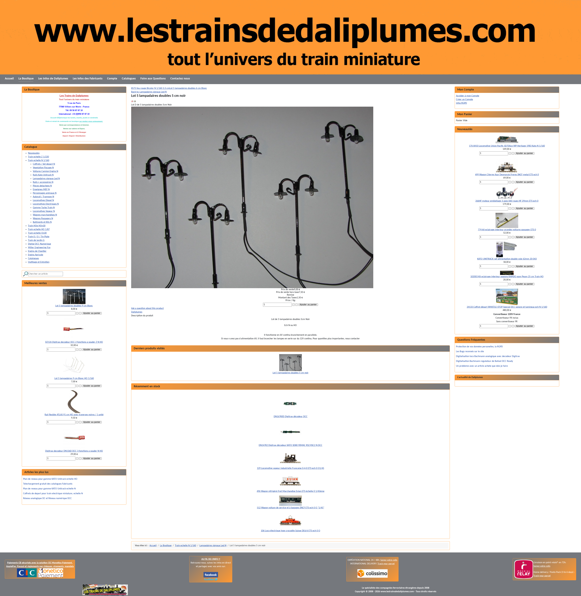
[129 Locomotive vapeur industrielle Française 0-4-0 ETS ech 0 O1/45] (290, 458)
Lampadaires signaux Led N (46, 178)
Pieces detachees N (42, 186)
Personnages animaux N (44, 193)
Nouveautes (33, 153)
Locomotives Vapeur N (44, 211)
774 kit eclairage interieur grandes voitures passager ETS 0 (507, 230)
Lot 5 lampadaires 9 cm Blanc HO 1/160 (74, 378)
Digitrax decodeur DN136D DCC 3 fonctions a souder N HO (74, 451)
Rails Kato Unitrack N (43, 175)
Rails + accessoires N (43, 182)
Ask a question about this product (147, 308)
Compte (112, 78)
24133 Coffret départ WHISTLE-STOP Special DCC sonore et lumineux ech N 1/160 (507, 307)
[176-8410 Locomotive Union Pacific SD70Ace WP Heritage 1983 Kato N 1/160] (507, 139)
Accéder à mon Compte (467, 96)
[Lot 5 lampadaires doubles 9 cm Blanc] (74, 296)
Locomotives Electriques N (46, 204)
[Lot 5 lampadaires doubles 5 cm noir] (290, 362)
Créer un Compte (464, 99)
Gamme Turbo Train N (44, 207)
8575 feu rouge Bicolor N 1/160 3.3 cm (150, 88)
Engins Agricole (35, 255)
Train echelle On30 (37, 233)
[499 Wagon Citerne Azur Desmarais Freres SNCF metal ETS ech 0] (507, 165)
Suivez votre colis (388, 560)
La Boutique (26, 78)
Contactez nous (180, 78)
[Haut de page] (576, 590)
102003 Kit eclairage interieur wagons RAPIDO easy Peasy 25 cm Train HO (506, 276)
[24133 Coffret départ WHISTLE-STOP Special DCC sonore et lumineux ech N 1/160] (507, 297)
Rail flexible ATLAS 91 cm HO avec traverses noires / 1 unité (74, 415)
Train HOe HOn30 (36, 226)
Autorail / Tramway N (43, 197)
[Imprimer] (135, 101)
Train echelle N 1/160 (38, 160)
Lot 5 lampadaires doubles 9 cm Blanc (74, 306)
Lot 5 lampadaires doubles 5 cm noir (291, 373)
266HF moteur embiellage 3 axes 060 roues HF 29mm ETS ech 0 (506, 201)
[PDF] (132, 101)
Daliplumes (136, 312)
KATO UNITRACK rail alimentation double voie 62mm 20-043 (507, 259)
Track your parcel (542, 576)
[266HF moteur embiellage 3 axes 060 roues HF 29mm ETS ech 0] (507, 193)
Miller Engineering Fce (39, 247)
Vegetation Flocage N (43, 168)
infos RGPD (461, 103)
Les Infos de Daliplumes (53, 78)
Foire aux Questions (153, 78)
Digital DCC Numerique (39, 244)
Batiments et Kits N (42, 222)
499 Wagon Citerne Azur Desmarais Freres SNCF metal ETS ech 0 (507, 175)
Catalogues (129, 78)
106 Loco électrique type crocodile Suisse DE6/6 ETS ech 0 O (290, 531)
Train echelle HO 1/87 (39, 229)
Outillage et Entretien (38, 262)
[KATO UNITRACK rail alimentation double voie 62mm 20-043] (507, 249)
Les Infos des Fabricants (87, 78)
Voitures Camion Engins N (45, 171)
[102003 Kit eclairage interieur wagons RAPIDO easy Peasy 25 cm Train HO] (507, 273)
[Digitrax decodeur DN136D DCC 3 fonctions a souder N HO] (74, 438)
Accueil (9, 78)
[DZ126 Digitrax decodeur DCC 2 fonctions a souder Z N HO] (74, 329)
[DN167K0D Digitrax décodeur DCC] (290, 403)
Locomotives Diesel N (43, 200)
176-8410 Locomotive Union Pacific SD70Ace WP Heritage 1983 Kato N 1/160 (507, 146)
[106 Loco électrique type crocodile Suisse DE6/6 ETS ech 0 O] (290, 520)
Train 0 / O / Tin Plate (38, 237)
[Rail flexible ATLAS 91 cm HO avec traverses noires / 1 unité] (74, 401)
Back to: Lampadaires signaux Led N (149, 92)
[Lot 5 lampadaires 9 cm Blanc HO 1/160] (74, 365)
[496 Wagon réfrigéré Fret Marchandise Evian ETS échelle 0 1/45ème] (290, 481)
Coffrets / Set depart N (44, 164)
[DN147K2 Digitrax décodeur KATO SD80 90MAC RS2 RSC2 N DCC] (290, 432)
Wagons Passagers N (43, 218)
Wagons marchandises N (45, 215)
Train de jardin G (36, 240)
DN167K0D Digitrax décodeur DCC (290, 416)
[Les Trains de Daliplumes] (211, 574)
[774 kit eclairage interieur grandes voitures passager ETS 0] (507, 220)
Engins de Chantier (37, 251)
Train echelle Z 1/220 (38, 157)
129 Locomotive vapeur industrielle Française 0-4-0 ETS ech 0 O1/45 (290, 468)
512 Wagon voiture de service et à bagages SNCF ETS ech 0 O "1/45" (290, 508)
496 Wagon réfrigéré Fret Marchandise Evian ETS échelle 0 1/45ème (290, 491)
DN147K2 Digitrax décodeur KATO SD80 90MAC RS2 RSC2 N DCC (290, 445)
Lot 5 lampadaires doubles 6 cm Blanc (188, 88)
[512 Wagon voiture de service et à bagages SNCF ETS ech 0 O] (290, 500)
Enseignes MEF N (41, 189)
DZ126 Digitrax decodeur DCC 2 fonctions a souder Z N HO (74, 342)
